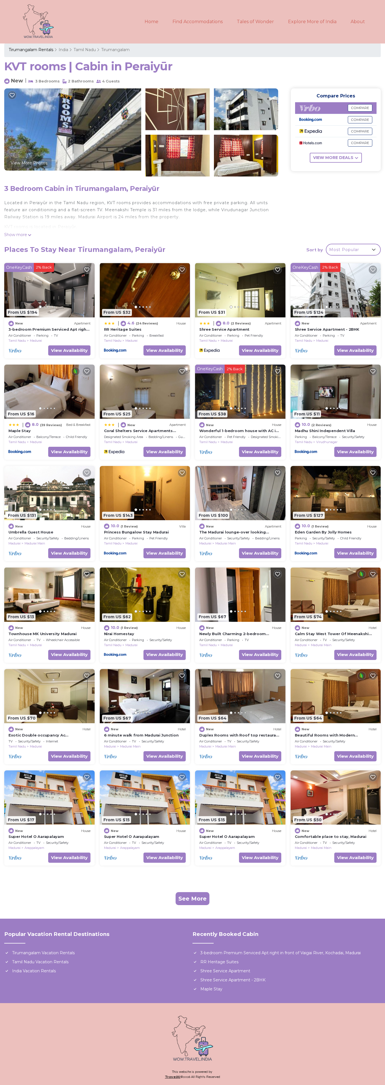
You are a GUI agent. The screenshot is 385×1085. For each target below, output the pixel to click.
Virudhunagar (326, 442)
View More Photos (29, 162)
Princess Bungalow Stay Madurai (136, 532)
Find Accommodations (197, 21)
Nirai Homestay (119, 633)
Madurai (36, 341)
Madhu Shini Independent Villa (325, 430)
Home (151, 21)
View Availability (69, 350)
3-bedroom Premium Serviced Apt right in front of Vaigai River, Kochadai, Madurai (280, 952)
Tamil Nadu (85, 49)
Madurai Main (35, 543)
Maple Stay (19, 430)
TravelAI (172, 1077)
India (63, 49)
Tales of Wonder (255, 21)
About (358, 21)
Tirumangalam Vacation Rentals (43, 952)
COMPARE (360, 108)
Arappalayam (34, 848)
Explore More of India (312, 21)
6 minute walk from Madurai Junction (141, 735)
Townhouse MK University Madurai (42, 633)
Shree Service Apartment (224, 329)
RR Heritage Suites (122, 329)
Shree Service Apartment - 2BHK (327, 329)
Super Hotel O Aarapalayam (36, 836)
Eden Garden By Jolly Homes (323, 532)
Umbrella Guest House (30, 532)
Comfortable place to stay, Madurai (330, 836)
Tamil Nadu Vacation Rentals (40, 961)
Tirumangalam (115, 49)
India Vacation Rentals (34, 970)
